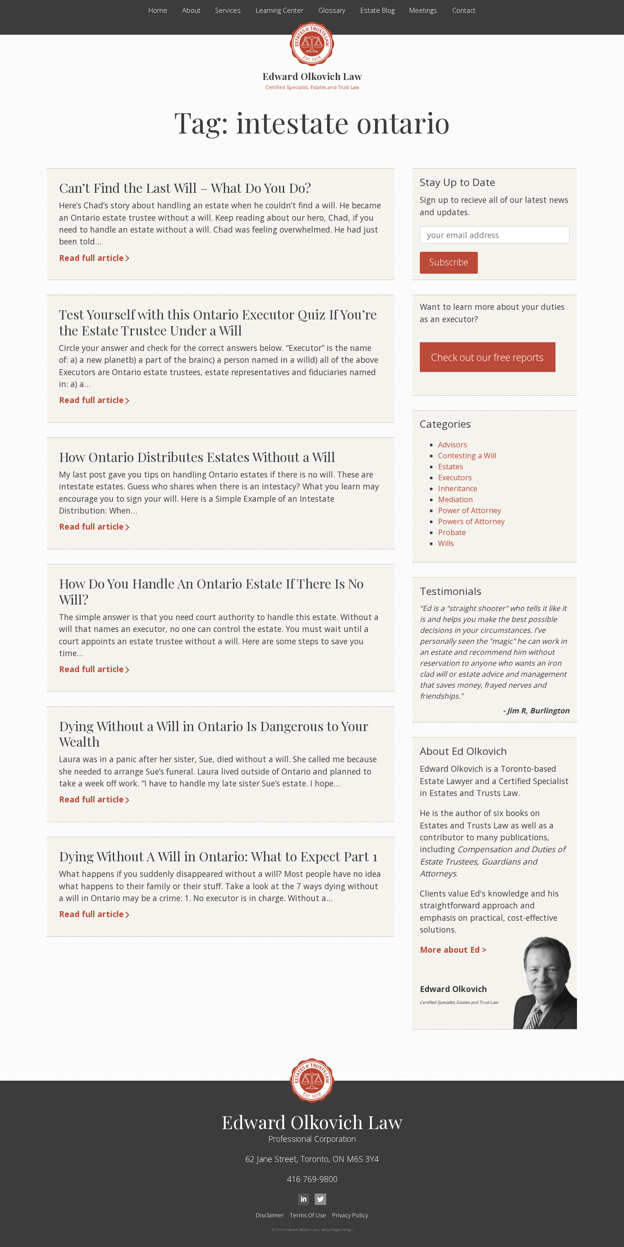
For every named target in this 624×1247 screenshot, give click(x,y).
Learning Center (279, 10)
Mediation (455, 499)
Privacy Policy (350, 1215)
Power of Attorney (469, 510)
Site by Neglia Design (337, 1229)
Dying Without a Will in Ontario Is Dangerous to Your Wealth (213, 733)
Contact (464, 10)
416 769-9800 (312, 1178)
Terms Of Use (308, 1215)
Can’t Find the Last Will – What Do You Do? (185, 187)
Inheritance (457, 488)
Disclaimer (270, 1215)
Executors (455, 477)
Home (157, 10)
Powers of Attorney (471, 521)
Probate (452, 532)
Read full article (91, 257)
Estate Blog (377, 10)
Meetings (423, 10)
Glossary (331, 10)
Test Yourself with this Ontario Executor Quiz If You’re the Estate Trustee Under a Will (218, 322)
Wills (446, 543)
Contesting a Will (467, 456)
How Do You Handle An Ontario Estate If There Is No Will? (211, 591)
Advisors (452, 445)
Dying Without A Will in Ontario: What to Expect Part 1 (218, 856)
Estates (450, 467)
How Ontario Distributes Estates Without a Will (197, 456)
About (191, 10)
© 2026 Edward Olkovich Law (295, 1229)
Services (228, 10)
